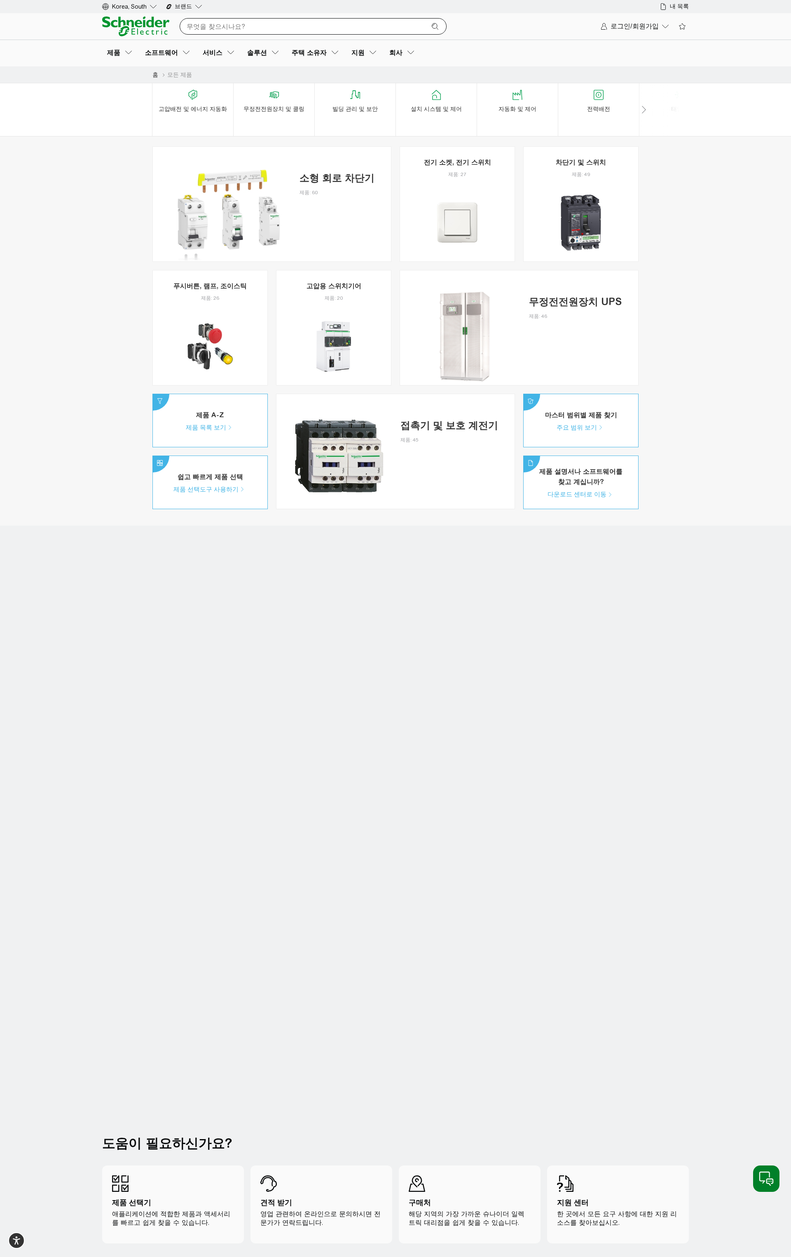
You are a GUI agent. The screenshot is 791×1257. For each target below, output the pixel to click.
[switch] (16, 1240)
